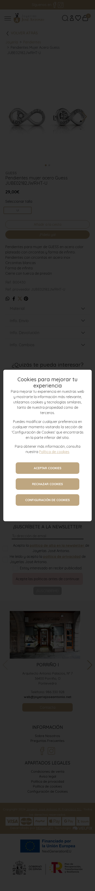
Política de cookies (54, 451)
